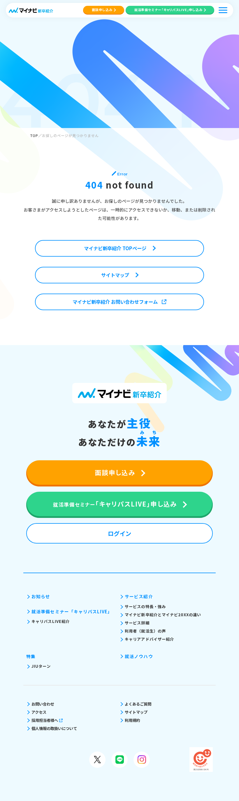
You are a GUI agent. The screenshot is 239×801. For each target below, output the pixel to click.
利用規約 (132, 720)
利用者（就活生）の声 (145, 631)
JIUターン (41, 666)
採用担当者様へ (44, 720)
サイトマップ (136, 712)
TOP (34, 135)
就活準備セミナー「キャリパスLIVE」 (71, 611)
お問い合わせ (42, 704)
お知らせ (40, 596)
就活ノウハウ (139, 656)
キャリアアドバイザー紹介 (149, 639)
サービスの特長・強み (145, 606)
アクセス (38, 712)
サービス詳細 (137, 623)
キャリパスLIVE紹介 (50, 621)
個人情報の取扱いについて (54, 728)
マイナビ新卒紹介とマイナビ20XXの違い (163, 614)
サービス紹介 (139, 596)
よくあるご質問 (138, 704)
